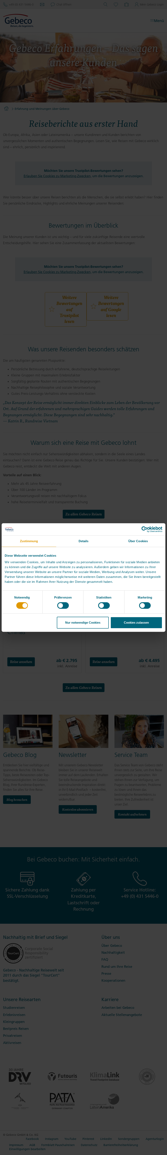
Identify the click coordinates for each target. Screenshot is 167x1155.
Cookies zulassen (136, 622)
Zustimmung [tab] (29, 541)
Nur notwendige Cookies (82, 622)
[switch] (63, 605)
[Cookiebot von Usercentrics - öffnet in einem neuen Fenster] (144, 529)
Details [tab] (84, 541)
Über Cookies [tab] (138, 541)
